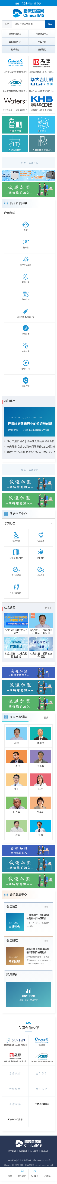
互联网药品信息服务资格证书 (18, 1160)
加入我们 (34, 1151)
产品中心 (42, 42)
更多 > (48, 607)
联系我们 (42, 49)
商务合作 (45, 1151)
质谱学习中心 (42, 34)
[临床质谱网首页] (28, 13)
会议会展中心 (15, 42)
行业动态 (15, 49)
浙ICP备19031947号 (42, 1160)
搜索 (50, 24)
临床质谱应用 (15, 34)
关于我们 (12, 1151)
